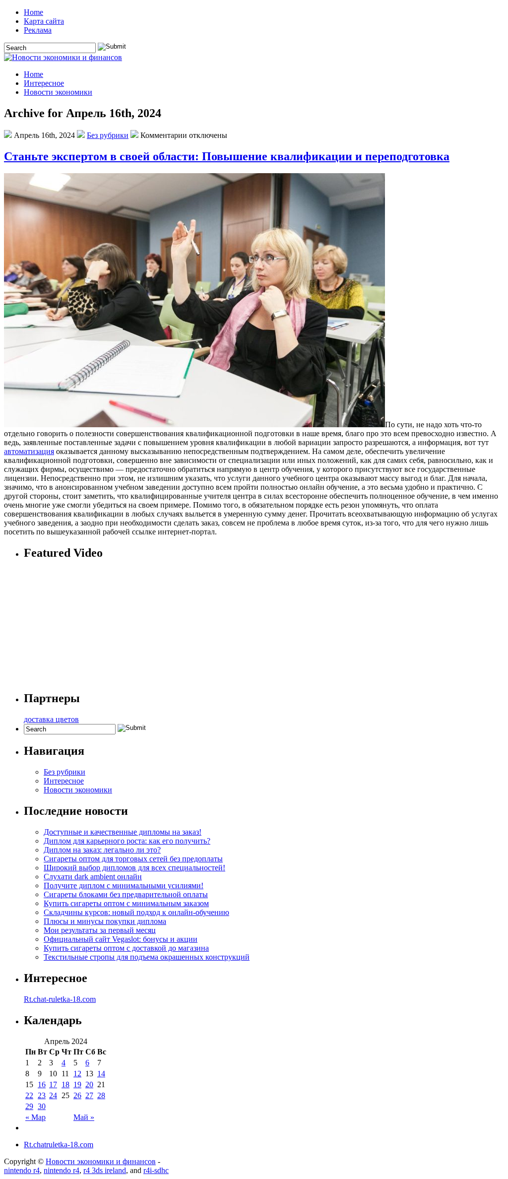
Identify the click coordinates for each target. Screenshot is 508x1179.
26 (77, 1095)
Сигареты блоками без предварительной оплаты (126, 894)
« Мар (35, 1117)
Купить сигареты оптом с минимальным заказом (126, 903)
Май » (83, 1117)
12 (77, 1073)
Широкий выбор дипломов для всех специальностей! (134, 867)
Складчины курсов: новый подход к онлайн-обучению (136, 912)
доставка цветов (51, 719)
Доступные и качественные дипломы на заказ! (122, 832)
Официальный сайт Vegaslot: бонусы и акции (120, 939)
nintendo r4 (22, 1170)
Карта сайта (44, 21)
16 (42, 1084)
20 (89, 1084)
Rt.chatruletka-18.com (58, 1144)
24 (53, 1095)
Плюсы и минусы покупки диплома (105, 921)
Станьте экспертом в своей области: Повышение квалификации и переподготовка (226, 156)
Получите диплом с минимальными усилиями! (123, 885)
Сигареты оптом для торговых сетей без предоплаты (133, 858)
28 (101, 1095)
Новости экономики (58, 92)
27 (89, 1095)
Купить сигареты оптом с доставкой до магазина (126, 948)
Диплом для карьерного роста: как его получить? (127, 841)
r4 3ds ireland (104, 1170)
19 (77, 1084)
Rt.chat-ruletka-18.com (60, 999)
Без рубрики (107, 135)
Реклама (38, 30)
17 (53, 1084)
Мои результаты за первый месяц (100, 930)
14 (101, 1073)
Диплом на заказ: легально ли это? (102, 850)
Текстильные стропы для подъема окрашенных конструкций (147, 957)
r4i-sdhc (156, 1170)
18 (65, 1084)
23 (42, 1095)
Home (33, 12)
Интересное (44, 83)
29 (29, 1106)
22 (29, 1095)
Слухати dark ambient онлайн (93, 876)
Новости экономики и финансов (101, 1161)
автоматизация (29, 451)
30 (42, 1106)
